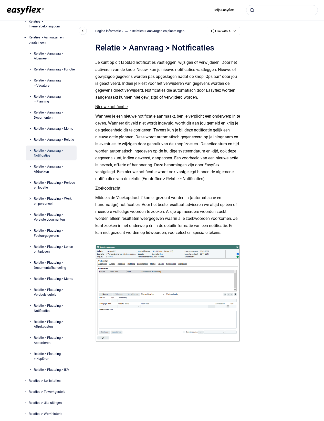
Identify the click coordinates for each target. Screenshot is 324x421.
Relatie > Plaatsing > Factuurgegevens (48, 233)
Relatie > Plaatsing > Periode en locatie (54, 184)
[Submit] (252, 10)
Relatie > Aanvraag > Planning (47, 98)
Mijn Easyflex (224, 10)
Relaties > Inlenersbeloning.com (44, 23)
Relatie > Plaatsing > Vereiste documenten (49, 216)
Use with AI (223, 31)
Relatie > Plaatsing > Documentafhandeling (50, 265)
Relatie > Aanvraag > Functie (54, 69)
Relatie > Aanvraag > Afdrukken (48, 169)
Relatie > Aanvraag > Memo (53, 128)
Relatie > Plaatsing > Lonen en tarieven (53, 248)
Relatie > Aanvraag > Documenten (48, 114)
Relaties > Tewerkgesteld (47, 392)
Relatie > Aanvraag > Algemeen (48, 55)
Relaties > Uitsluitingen (45, 403)
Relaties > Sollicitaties (45, 381)
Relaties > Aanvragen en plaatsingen (46, 39)
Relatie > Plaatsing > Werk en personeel (53, 201)
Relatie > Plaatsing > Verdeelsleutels (48, 291)
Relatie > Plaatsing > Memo (53, 278)
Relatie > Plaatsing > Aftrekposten (48, 324)
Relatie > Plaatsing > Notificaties (48, 308)
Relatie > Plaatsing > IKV (51, 370)
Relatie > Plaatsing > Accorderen (48, 340)
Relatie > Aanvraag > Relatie (54, 139)
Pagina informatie (108, 31)
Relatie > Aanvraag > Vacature (47, 82)
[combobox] (282, 10)
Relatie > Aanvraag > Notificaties (48, 152)
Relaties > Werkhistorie (45, 414)
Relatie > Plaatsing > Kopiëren (47, 356)
